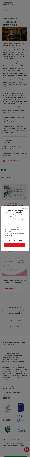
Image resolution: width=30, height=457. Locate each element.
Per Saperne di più (8, 235)
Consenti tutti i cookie (15, 245)
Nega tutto (25, 208)
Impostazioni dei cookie (15, 240)
